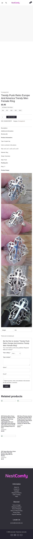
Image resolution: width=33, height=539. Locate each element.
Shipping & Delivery (16, 492)
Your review (7, 357)
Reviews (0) (4, 134)
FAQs (16, 496)
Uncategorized (4, 92)
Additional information (7, 131)
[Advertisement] (16, 22)
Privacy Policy (16, 512)
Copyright (16, 491)
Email (5, 374)
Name (5, 367)
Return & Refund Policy (16, 510)
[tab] (16, 128)
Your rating (6, 352)
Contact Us (16, 489)
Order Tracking (16, 494)
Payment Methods (16, 514)
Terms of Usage (16, 505)
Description (4, 128)
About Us (16, 487)
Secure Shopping (16, 508)
